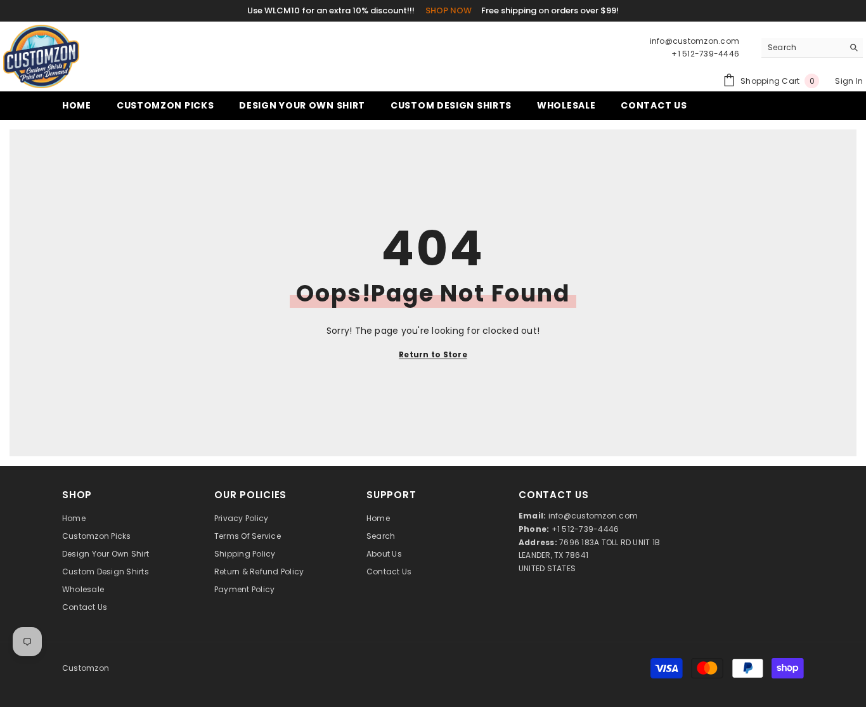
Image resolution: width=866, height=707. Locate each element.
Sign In (849, 81)
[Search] (812, 48)
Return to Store (433, 354)
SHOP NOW (448, 10)
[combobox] (802, 47)
